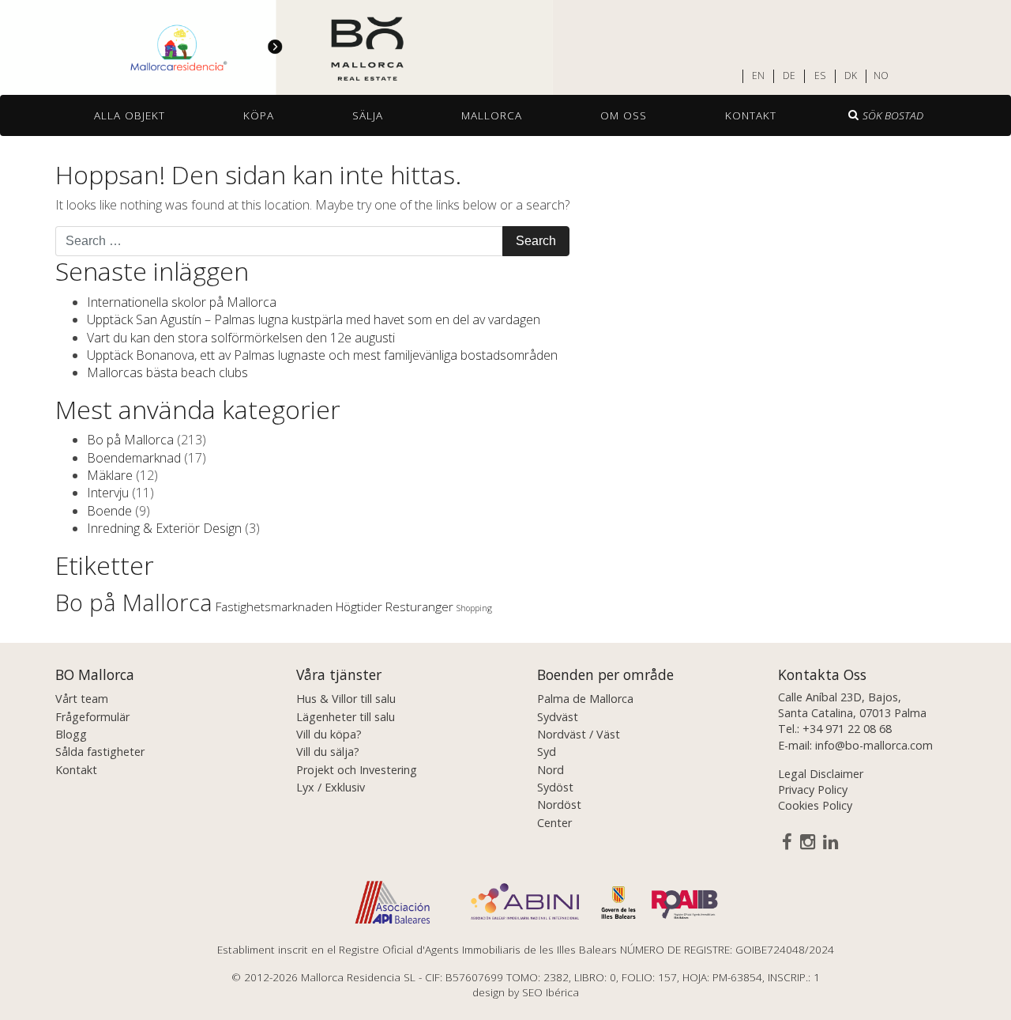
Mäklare (110, 475)
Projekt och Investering (356, 769)
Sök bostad (893, 115)
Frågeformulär (92, 716)
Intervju (108, 492)
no (881, 76)
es (819, 76)
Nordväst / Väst (578, 734)
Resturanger (419, 606)
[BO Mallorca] (276, 48)
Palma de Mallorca (585, 698)
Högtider (359, 606)
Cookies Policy (815, 805)
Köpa (258, 115)
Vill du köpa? (329, 734)
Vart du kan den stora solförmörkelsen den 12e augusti (241, 337)
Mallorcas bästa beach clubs (167, 372)
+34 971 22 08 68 (847, 728)
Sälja (367, 115)
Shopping (474, 608)
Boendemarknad (134, 458)
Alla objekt (129, 115)
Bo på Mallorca (130, 439)
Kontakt (750, 115)
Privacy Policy (813, 789)
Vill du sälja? (327, 751)
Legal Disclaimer (820, 773)
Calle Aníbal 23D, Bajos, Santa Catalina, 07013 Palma (852, 704)
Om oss (623, 115)
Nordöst (559, 804)
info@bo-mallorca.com (874, 745)
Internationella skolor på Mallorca (181, 302)
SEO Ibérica (550, 991)
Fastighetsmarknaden (274, 606)
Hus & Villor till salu (346, 698)
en (758, 76)
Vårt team (81, 698)
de (789, 76)
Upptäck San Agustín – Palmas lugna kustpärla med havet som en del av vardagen (313, 319)
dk (850, 76)
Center (554, 822)
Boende (109, 510)
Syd (546, 751)
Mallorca (491, 115)
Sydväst (557, 716)
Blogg (71, 734)
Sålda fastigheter (100, 751)
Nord (550, 769)
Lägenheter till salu (345, 716)
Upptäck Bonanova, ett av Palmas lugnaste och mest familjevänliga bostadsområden (322, 355)
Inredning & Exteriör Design (164, 528)
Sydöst (555, 787)
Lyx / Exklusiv (330, 787)
